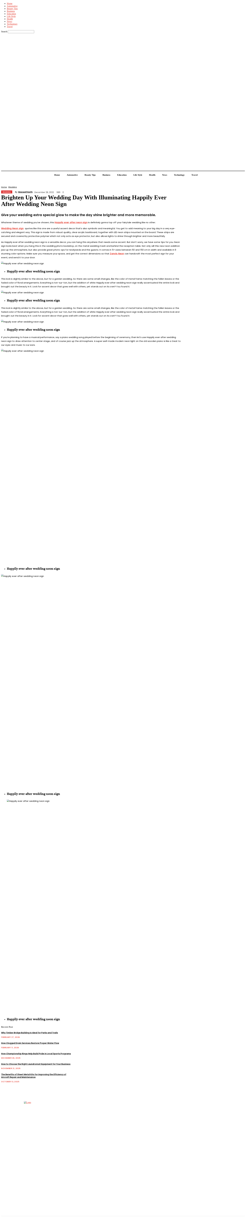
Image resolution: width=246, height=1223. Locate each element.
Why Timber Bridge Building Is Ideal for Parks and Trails (29, 1032)
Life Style (11, 16)
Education (11, 14)
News (9, 21)
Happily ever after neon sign (71, 222)
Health (10, 19)
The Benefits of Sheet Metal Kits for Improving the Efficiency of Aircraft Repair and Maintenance (33, 1076)
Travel (10, 26)
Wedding (12, 187)
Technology (12, 24)
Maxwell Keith (25, 192)
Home (9, 3)
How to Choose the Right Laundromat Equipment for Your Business (35, 1064)
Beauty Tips (12, 8)
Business (11, 11)
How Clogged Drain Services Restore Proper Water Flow (30, 1043)
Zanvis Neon (117, 253)
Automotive (12, 6)
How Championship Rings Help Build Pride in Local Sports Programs (36, 1053)
